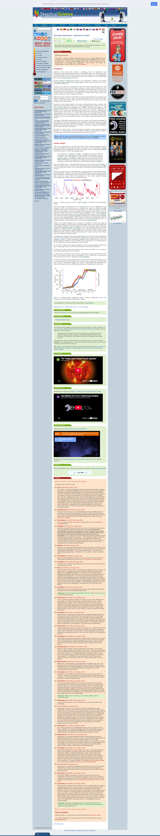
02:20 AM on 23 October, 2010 (76, 597)
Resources (62, 25)
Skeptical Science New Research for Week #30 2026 (42, 190)
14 (81, 481)
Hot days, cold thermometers (42, 184)
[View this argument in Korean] (103, 32)
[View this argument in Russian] (80, 29)
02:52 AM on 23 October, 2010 (76, 626)
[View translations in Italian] (87, 8)
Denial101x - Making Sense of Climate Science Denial (85, 391)
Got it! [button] (154, 4)
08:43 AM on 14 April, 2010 (69, 487)
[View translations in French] (69, 8)
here (76, 723)
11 (74, 481)
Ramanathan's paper (98, 760)
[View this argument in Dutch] (77, 29)
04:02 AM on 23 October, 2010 (76, 672)
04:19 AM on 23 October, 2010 (76, 700)
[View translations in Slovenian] (116, 8)
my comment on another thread (92, 559)
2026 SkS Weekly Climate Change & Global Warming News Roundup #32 (43, 157)
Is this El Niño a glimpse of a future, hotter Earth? (42, 135)
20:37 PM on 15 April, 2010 (73, 526)
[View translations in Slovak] (113, 8)
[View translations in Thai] (125, 8)
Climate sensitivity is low (63, 319)
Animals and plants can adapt (43, 65)
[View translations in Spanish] (119, 8)
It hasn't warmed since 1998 (43, 67)
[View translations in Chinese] (48, 8)
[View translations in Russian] (110, 8)
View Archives (89, 303)
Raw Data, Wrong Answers (41, 139)
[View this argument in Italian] (83, 29)
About (106, 25)
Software (53, 25)
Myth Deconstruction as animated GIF (76, 429)
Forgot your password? (39, 102)
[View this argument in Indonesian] (99, 29)
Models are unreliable (41, 61)
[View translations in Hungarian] (78, 8)
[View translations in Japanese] (90, 8)
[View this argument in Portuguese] (70, 29)
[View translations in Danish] (57, 8)
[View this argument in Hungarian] (103, 29)
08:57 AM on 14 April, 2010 (77, 509)
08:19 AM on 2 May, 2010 (74, 556)
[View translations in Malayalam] (99, 8)
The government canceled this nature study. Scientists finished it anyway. (42, 178)
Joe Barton (90, 62)
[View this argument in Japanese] (73, 29)
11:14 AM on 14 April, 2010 (75, 520)
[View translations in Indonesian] (84, 8)
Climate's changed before (42, 51)
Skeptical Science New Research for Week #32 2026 (42, 161)
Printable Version (59, 307)
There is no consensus (41, 57)
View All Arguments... (41, 71)
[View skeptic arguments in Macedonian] (96, 8)
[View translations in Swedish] (122, 8)
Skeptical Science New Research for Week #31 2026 (42, 175)
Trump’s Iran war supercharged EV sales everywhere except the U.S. (42, 118)
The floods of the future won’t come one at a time (42, 154)
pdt (58, 522)
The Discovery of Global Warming (85, 761)
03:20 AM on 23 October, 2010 (78, 646)
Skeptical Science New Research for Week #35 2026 (42, 115)
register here (62, 819)
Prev (56, 481)
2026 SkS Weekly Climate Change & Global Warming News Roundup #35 (43, 111)
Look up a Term (43, 834)
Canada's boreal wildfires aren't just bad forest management (42, 192)
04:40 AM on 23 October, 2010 (76, 748)
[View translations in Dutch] (60, 8)
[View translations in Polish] (105, 8)
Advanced (96, 41)
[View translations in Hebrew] (75, 8)
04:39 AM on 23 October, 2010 (78, 734)
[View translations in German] (72, 8)
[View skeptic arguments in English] (42, 8)
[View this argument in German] (64, 29)
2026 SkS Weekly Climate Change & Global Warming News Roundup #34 (43, 129)
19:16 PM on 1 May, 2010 (71, 545)
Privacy (86, 830)
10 (72, 481)
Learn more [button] (105, 4)
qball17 (59, 558)
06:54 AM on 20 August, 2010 (70, 567)
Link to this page (98, 39)
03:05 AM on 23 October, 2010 (76, 636)
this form (65, 136)
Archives (37, 201)
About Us (80, 830)
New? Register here (45, 101)
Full (79, 64)
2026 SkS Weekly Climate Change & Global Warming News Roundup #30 (43, 186)
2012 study (59, 237)
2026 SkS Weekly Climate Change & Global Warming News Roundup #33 (43, 141)
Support (114, 25)
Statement (83, 64)
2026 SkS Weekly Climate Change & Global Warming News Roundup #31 (43, 172)
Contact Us (92, 830)
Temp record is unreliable (42, 63)
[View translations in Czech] (54, 8)
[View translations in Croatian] (51, 8)
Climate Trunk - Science (40, 137)
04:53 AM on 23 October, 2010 (76, 773)
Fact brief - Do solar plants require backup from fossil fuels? (43, 182)
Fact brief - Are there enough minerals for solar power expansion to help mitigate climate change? (42, 150)
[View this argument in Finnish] (57, 29)
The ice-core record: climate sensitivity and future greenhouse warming (79, 328)
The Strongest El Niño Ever (41, 198)
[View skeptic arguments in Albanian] (45, 8)
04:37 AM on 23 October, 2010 (76, 725)
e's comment (75, 750)
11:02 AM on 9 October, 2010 (73, 587)
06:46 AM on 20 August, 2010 (73, 562)
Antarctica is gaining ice (42, 69)
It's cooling (39, 59)
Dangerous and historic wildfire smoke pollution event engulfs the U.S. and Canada (42, 196)
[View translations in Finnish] (66, 8)
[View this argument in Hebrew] (90, 29)
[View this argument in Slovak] (86, 29)
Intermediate (83, 41)
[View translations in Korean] (93, 8)
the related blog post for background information (76, 459)
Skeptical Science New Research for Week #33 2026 (42, 145)
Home (36, 25)
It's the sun (39, 53)
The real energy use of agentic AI (43, 147)
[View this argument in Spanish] (60, 29)
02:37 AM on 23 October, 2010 (75, 612)
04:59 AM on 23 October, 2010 (76, 783)
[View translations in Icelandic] (81, 8)
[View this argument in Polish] (67, 29)
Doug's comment (73, 522)
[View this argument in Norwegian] (96, 29)
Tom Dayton (61, 520)
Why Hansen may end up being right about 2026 (42, 169)
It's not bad (39, 55)
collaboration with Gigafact (98, 468)
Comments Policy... (95, 815)
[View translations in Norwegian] (102, 8)
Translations (98, 25)
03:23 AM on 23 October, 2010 (76, 661)
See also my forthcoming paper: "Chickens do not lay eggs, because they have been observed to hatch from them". (79, 348)
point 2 (88, 750)
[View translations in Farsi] (63, 8)
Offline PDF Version (71, 307)
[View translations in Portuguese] (107, 8)
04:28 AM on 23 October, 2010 (69, 706)
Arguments (44, 25)
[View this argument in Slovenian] (93, 29)
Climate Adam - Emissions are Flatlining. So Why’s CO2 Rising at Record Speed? (42, 125)
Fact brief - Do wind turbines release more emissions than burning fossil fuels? (42, 121)
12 (77, 481)
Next (84, 481)
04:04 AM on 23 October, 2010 (76, 681)
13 (79, 481)
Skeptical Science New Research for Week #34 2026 (42, 133)
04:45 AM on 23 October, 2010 (69, 764)
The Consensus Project (84, 25)
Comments (72, 25)
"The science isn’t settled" (71, 804)
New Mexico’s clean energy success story (41, 163)
